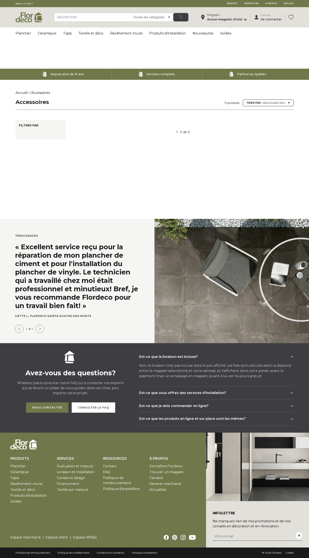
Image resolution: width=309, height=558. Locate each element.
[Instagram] (183, 537)
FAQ (106, 472)
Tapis (67, 33)
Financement (68, 484)
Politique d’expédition (145, 552)
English (289, 3)
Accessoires (40, 93)
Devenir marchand (165, 484)
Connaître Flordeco (165, 466)
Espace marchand (25, 537)
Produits (19, 459)
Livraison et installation (75, 472)
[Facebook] (166, 537)
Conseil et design (71, 478)
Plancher (23, 33)
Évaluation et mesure (75, 466)
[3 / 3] (32, 329)
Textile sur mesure (72, 490)
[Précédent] (19, 329)
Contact (109, 466)
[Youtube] (192, 537)
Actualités (157, 490)
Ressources (115, 459)
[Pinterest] (174, 537)
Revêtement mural (126, 33)
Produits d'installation (167, 33)
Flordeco (277, 552)
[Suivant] (40, 329)
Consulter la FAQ (93, 407)
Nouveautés (203, 33)
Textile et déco (90, 33)
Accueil (22, 93)
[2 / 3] (29, 329)
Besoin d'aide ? (24, 3)
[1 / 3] (27, 329)
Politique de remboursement (33, 552)
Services (232, 3)
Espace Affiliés (85, 537)
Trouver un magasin (166, 472)
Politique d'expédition (121, 489)
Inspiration (251, 3)
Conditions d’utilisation (110, 552)
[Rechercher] (180, 17)
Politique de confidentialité (73, 552)
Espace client (57, 537)
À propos (271, 3)
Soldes (225, 33)
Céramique (47, 33)
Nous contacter (47, 407)
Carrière (156, 478)
